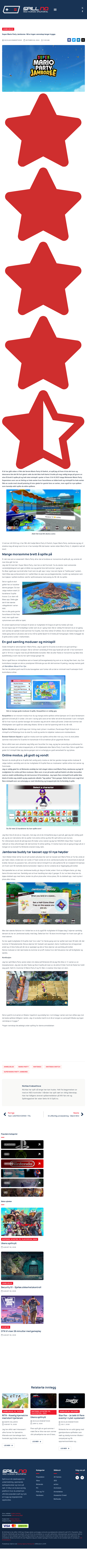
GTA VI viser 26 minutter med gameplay (21, 1331)
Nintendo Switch (53, 1067)
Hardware (39, 1495)
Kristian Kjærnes (15, 1519)
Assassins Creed (60, 1495)
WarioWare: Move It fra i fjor (15, 666)
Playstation (27, 1239)
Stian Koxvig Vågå (17, 1515)
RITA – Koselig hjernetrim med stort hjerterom (15, 1417)
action (56, 1484)
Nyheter (14, 1239)
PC (20, 1239)
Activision (57, 1488)
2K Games (57, 1477)
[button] (55, 9)
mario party (23, 1067)
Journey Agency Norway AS (25, 1544)
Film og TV (40, 1492)
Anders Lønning (15, 1513)
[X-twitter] (82, 8)
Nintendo (37, 1067)
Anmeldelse (8, 29)
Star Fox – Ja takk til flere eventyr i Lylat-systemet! (72, 1417)
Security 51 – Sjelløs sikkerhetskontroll (21, 1287)
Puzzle (20, 1411)
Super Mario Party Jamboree (16, 1072)
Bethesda (57, 1499)
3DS (55, 1481)
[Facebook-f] (82, 11)
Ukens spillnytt (9, 1243)
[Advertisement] (43, 1045)
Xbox (35, 1239)
